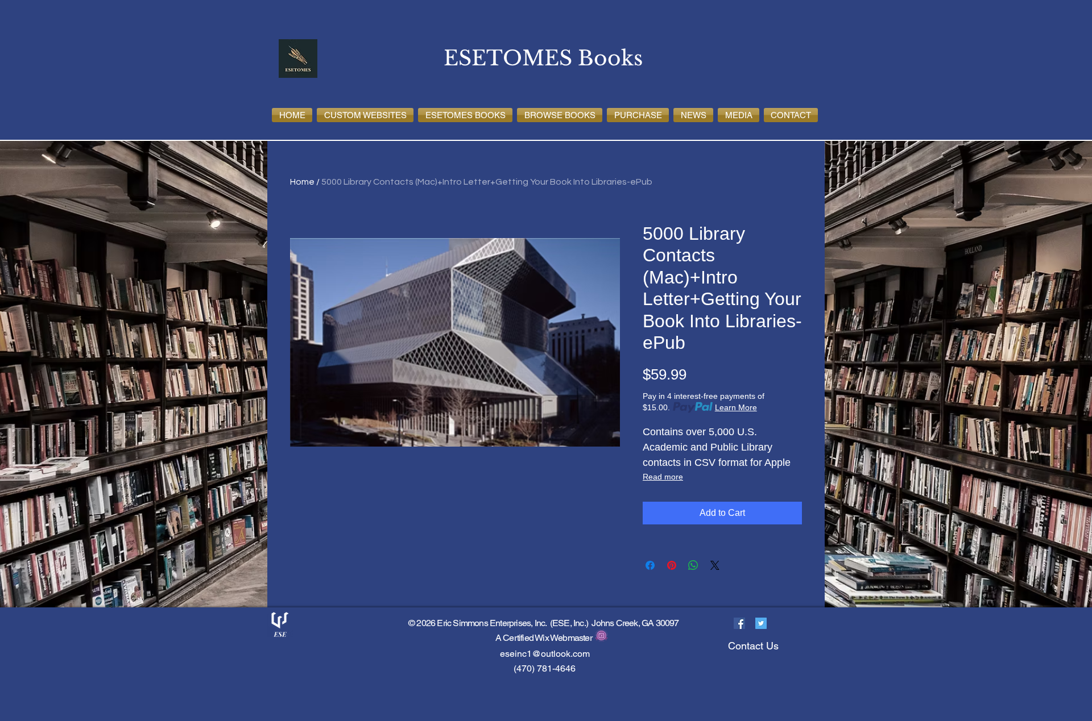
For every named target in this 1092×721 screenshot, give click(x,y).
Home (302, 181)
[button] (365, 115)
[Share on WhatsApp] (693, 565)
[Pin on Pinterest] (672, 565)
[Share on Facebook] (650, 565)
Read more (663, 476)
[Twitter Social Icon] (761, 623)
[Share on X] (715, 565)
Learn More (736, 407)
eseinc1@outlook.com (545, 653)
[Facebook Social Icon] (739, 623)
